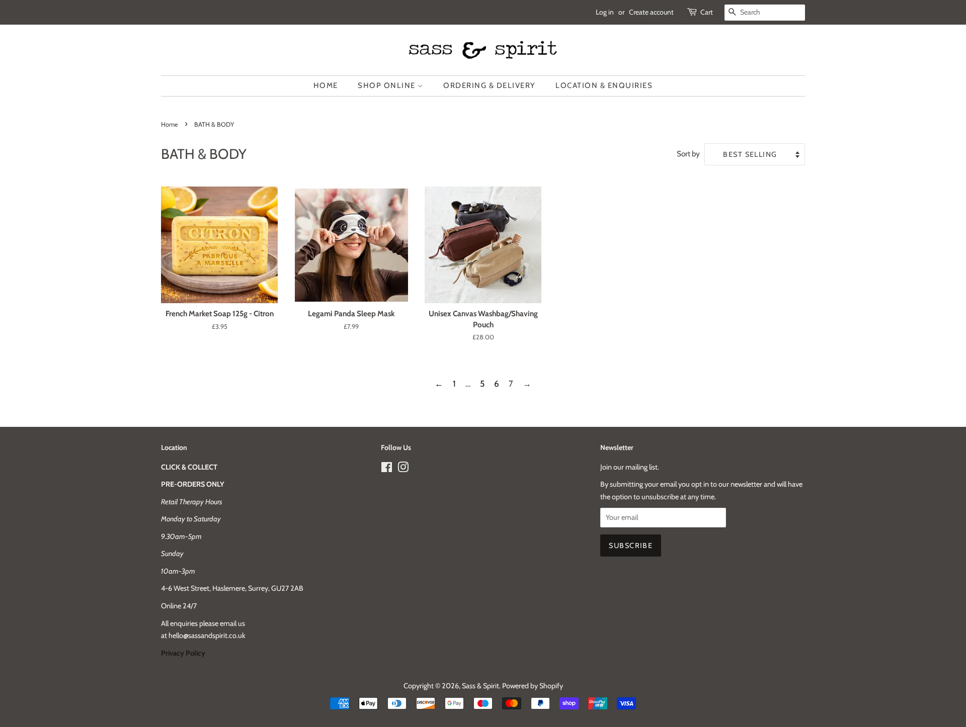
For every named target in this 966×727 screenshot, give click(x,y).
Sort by (688, 153)
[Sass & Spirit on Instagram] (403, 469)
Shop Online (388, 85)
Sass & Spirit (480, 685)
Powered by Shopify (532, 685)
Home (325, 85)
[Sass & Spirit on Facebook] (386, 469)
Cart (706, 12)
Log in (605, 12)
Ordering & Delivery (489, 85)
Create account (651, 12)
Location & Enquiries (604, 85)
